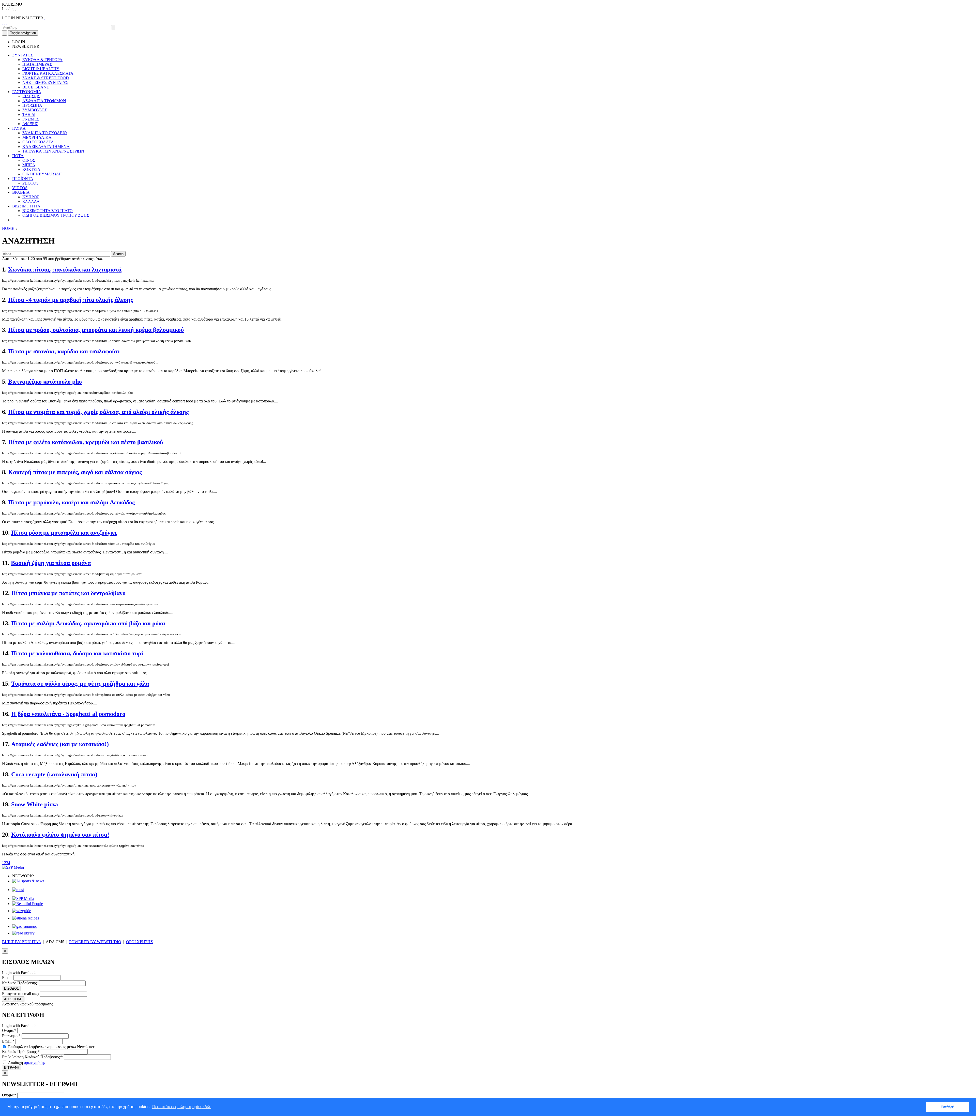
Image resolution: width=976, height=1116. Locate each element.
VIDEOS (19, 188)
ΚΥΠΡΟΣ (30, 197)
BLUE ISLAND (36, 87)
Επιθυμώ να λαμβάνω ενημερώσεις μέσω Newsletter (50, 1047)
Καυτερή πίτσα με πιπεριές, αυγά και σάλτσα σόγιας (75, 472)
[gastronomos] (24, 926)
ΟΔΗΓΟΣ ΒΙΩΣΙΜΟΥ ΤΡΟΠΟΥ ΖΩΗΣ (55, 215)
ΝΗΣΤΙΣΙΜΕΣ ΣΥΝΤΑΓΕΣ (45, 82)
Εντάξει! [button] (947, 1107)
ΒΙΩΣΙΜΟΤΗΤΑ (26, 206)
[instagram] (4, 22)
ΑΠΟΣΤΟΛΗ (13, 999)
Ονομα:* (9, 1030)
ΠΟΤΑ (18, 156)
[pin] (6, 22)
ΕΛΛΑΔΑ (31, 201)
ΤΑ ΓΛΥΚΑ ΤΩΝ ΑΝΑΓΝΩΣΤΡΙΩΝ (53, 151)
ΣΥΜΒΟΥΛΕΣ (34, 110)
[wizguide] (21, 911)
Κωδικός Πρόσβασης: (20, 983)
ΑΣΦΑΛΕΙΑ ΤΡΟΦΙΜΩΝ (44, 101)
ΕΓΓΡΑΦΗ (11, 1067)
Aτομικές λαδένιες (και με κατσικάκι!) (60, 744)
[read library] (23, 933)
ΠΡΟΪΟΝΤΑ (22, 178)
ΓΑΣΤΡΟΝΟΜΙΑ (26, 91)
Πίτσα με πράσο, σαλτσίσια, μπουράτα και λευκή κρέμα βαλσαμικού (96, 329)
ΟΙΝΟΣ (28, 160)
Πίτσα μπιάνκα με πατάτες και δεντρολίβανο (68, 593)
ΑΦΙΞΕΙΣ (30, 124)
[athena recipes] (25, 918)
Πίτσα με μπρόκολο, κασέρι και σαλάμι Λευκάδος (71, 502)
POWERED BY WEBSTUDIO (95, 942)
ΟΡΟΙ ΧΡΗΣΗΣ (139, 942)
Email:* (8, 1041)
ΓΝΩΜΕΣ (30, 119)
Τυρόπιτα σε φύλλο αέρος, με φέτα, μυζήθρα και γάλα (80, 683)
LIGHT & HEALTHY (40, 69)
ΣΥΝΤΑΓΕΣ (22, 55)
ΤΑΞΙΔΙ (28, 114)
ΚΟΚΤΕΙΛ (31, 169)
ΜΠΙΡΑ (28, 165)
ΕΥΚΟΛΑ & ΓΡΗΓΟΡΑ (42, 59)
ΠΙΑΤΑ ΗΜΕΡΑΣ (37, 64)
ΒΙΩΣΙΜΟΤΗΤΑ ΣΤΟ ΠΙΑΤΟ (47, 210)
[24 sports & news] (28, 881)
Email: (7, 977)
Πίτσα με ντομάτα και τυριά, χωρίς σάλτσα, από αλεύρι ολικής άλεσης (98, 412)
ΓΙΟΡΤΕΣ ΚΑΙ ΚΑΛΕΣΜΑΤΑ (47, 73)
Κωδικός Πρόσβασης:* (21, 1051)
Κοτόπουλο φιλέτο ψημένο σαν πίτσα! (60, 834)
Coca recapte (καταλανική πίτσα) (54, 774)
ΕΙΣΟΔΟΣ (11, 988)
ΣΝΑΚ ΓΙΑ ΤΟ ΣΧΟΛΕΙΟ (44, 133)
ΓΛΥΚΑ (19, 128)
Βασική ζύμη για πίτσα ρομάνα (51, 563)
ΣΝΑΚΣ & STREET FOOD (45, 78)
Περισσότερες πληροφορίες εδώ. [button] (181, 1107)
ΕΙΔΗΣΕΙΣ (31, 96)
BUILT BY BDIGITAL (21, 942)
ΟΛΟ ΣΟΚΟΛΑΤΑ (38, 142)
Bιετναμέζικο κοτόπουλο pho (45, 381)
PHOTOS (30, 183)
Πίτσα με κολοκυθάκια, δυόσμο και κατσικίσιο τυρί (77, 653)
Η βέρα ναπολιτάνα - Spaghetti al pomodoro (68, 714)
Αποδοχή (26, 1062)
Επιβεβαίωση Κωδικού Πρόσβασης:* (32, 1057)
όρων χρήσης (34, 1062)
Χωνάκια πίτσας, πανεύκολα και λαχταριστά (64, 269)
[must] (18, 889)
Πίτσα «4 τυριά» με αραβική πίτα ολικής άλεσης (70, 299)
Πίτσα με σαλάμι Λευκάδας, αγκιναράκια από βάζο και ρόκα (88, 623)
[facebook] (2, 22)
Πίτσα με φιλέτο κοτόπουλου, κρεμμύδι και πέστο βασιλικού (85, 442)
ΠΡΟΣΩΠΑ (32, 105)
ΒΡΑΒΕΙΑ (21, 192)
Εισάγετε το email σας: (20, 993)
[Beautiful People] (27, 903)
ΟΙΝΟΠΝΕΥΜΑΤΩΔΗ (42, 174)
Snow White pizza (34, 804)
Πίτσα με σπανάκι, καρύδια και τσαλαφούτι (64, 351)
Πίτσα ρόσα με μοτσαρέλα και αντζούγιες (64, 532)
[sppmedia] (13, 867)
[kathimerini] (23, 898)
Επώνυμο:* (11, 1036)
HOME (8, 228)
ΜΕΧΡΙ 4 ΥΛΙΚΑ (37, 137)
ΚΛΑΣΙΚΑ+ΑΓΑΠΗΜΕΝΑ (46, 146)
